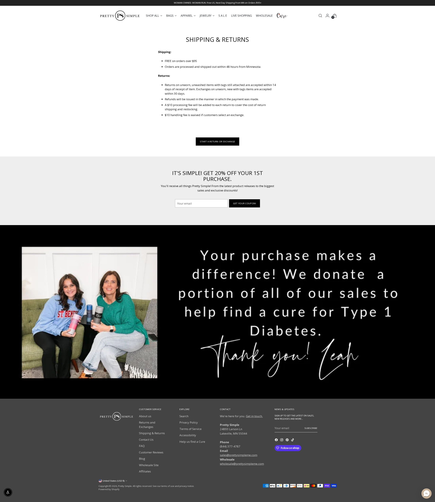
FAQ (142, 446)
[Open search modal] (320, 15)
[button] (426, 493)
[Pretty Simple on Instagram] (282, 440)
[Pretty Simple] (120, 15)
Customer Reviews (151, 452)
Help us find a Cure (192, 442)
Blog (142, 459)
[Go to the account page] (327, 15)
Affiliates (145, 471)
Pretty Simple (125, 486)
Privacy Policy (188, 422)
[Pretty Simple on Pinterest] (287, 440)
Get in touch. (254, 416)
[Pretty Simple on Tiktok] (293, 440)
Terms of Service (190, 429)
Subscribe (310, 428)
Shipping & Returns (152, 433)
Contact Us (146, 440)
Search (183, 416)
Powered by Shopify (109, 489)
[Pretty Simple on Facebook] (277, 440)
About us (145, 416)
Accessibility (187, 435)
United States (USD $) (114, 480)
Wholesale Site (149, 465)
